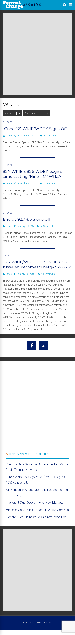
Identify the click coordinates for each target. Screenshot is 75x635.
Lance (9, 135)
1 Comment (49, 183)
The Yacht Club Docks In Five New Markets (34, 502)
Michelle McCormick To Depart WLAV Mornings (37, 510)
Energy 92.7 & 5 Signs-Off (26, 219)
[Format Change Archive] (22, 8)
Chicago (7, 122)
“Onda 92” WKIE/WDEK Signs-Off (35, 128)
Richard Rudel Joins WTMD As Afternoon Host (37, 517)
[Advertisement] (37, 54)
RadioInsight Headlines (29, 454)
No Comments (50, 135)
